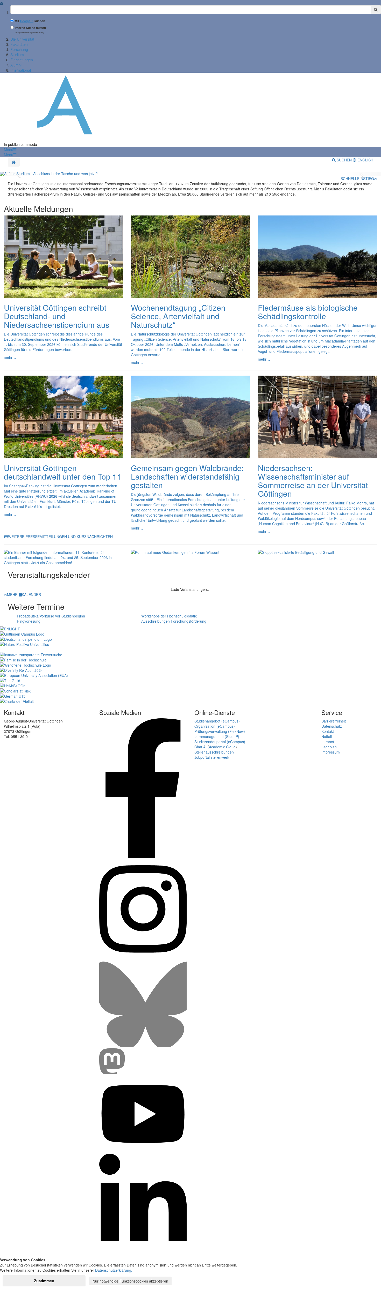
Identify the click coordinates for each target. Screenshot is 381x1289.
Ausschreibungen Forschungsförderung (173, 621)
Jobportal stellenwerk (211, 757)
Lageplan (329, 746)
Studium (17, 54)
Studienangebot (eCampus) (217, 721)
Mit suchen (30, 21)
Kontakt (327, 731)
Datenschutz (331, 726)
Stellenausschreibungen (214, 752)
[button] (10, 149)
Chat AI (200, 746)
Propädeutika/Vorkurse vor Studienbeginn (51, 616)
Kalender (31, 594)
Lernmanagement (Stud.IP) (216, 736)
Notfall (326, 736)
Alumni (16, 65)
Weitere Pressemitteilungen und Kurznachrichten (60, 536)
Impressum (330, 752)
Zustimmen (44, 1281)
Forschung (19, 49)
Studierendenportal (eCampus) (219, 741)
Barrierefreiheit (333, 721)
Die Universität (22, 39)
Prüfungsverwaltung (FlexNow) (219, 731)
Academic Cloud (222, 746)
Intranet (327, 741)
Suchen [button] (344, 159)
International (20, 70)
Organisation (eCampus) (214, 726)
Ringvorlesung (28, 621)
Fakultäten (19, 44)
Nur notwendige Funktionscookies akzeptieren (130, 1281)
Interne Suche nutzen (30, 28)
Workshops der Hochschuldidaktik (169, 616)
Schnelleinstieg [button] (357, 178)
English (364, 159)
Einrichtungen (21, 59)
